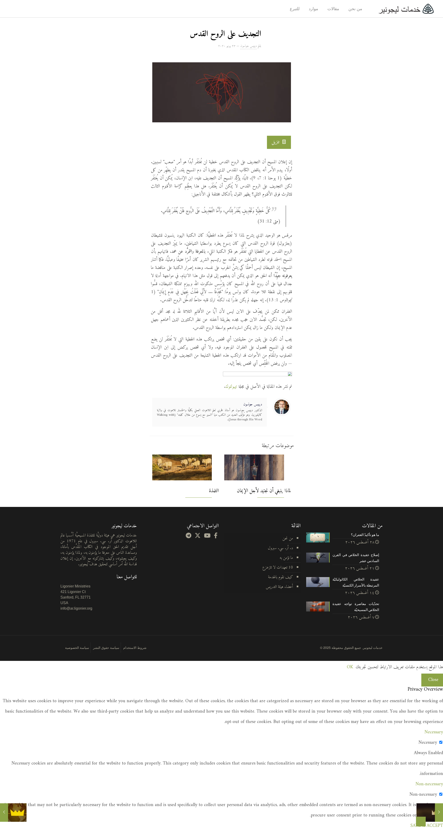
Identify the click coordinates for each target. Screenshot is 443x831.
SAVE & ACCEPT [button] (426, 826)
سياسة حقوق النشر (106, 647)
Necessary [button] (434, 732)
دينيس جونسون (248, 46)
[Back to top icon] (421, 821)
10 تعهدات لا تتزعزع (277, 567)
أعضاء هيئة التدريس (279, 586)
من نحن (287, 538)
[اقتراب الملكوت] (429, 812)
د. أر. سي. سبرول (280, 548)
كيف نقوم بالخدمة (280, 577)
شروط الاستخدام (135, 647)
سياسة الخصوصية (77, 647)
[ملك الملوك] (13, 812)
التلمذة (214, 490)
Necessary (428, 743)
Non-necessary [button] (429, 784)
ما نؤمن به (286, 557)
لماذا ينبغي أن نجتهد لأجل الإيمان (264, 490)
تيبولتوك (231, 387)
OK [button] (350, 667)
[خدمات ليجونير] (406, 8)
